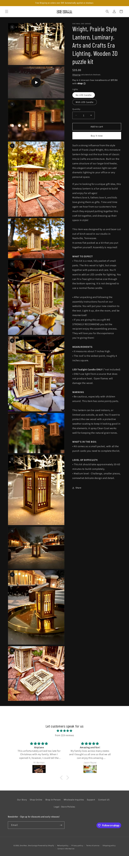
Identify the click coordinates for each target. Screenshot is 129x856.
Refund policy (62, 845)
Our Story (22, 799)
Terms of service (92, 845)
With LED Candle (84, 102)
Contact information (66, 849)
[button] (6, 11)
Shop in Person (53, 799)
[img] (64, 730)
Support (91, 799)
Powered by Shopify (46, 845)
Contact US (103, 799)
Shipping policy (109, 845)
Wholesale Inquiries (74, 799)
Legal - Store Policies (64, 806)
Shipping (76, 74)
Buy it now (97, 135)
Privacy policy (77, 845)
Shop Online (36, 799)
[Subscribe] (60, 825)
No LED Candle (84, 95)
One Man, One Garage (28, 845)
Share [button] (78, 487)
